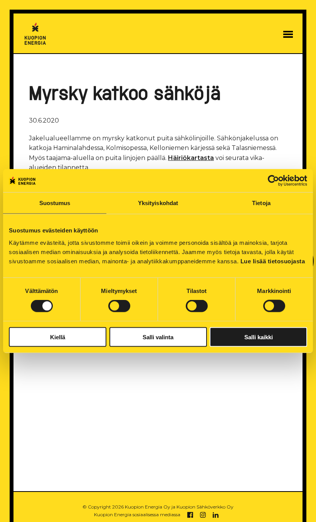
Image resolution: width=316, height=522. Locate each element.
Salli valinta (158, 336)
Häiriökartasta (191, 158)
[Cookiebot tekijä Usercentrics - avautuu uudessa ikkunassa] (273, 181)
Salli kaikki (258, 336)
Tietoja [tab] (261, 203)
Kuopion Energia (35, 33)
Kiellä (57, 336)
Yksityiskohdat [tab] (158, 203)
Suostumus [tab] (55, 203)
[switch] (119, 306)
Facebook (190, 515)
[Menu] (288, 34)
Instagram (203, 515)
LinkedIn (216, 515)
